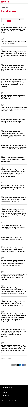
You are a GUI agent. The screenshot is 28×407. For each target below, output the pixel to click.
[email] (15, 365)
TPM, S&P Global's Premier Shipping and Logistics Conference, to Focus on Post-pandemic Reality (13, 159)
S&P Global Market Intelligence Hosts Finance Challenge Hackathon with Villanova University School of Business (13, 249)
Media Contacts (4, 15)
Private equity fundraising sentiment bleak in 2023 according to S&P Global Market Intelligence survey (14, 109)
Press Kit (3, 21)
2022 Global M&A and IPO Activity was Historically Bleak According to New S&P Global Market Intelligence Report (13, 187)
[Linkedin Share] (20, 365)
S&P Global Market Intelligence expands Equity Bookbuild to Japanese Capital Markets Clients (13, 97)
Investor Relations (7, 387)
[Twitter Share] (18, 365)
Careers (4, 392)
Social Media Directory (6, 18)
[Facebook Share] (23, 365)
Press (3, 390)
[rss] (12, 365)
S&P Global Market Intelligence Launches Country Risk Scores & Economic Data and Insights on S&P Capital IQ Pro (13, 199)
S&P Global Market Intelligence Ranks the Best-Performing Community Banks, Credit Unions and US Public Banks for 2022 (14, 147)
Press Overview (4, 9)
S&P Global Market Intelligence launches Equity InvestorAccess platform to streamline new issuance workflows (13, 121)
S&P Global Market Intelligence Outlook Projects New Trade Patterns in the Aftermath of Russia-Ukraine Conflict (13, 303)
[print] (25, 365)
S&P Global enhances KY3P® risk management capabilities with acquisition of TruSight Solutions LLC (13, 227)
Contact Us (5, 395)
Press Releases (4, 12)
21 (24, 360)
